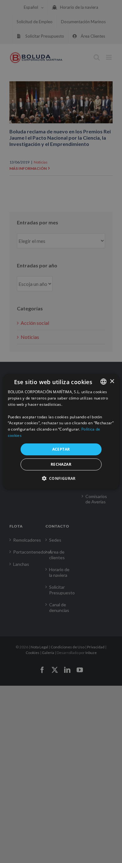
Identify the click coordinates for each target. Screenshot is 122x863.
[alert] (61, 431)
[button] (60, 478)
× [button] (111, 381)
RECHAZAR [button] (61, 464)
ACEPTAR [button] (61, 449)
